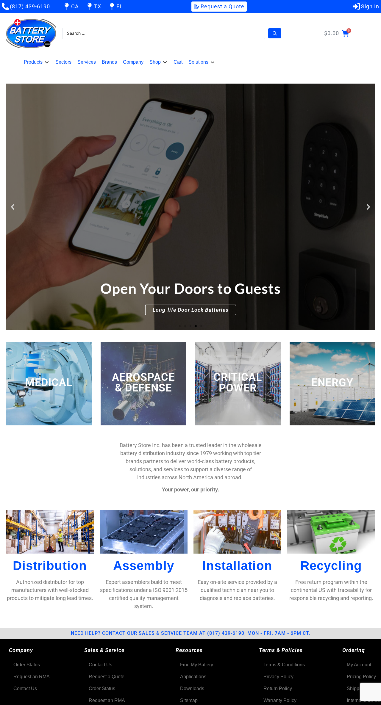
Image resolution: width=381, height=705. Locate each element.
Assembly (143, 566)
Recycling (331, 566)
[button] (36, 62)
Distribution (50, 566)
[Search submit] (274, 33)
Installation (237, 566)
